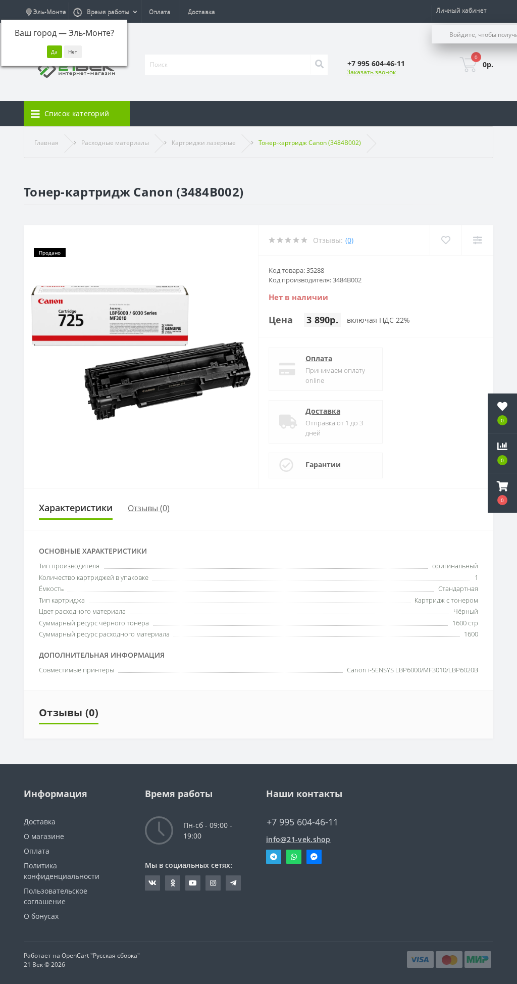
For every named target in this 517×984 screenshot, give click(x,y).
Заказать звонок (371, 72)
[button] (502, 493)
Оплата (160, 11)
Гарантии (323, 464)
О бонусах (41, 916)
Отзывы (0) (149, 508)
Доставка (201, 11)
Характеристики (76, 508)
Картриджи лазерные (204, 142)
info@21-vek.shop (298, 839)
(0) (349, 240)
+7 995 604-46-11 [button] (302, 822)
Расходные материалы (115, 142)
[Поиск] (319, 65)
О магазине (44, 836)
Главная (46, 142)
